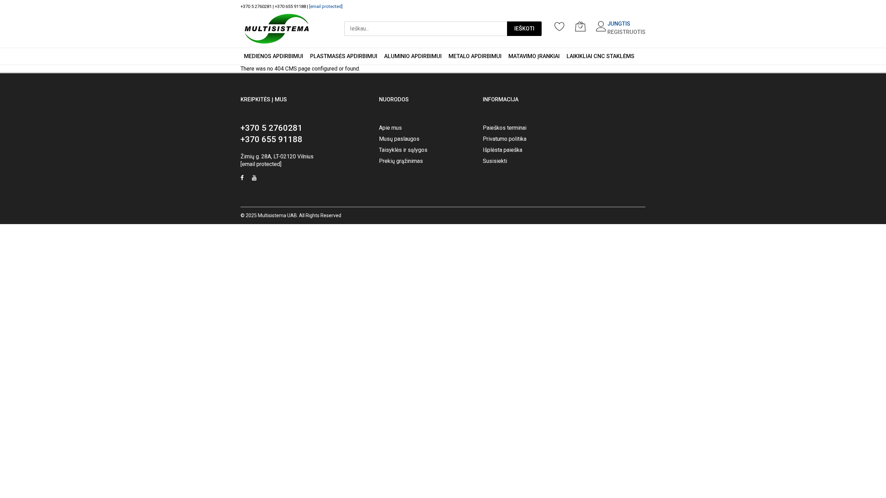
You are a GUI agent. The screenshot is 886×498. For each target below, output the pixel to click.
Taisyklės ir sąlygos (403, 150)
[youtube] (254, 178)
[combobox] (425, 28)
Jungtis (618, 23)
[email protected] (326, 6)
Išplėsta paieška (502, 150)
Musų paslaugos (399, 139)
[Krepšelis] (580, 26)
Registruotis (626, 32)
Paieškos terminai (504, 127)
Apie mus (390, 127)
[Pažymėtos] (559, 26)
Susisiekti (495, 161)
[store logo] (277, 28)
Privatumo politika (504, 139)
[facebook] (242, 178)
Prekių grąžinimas (401, 161)
